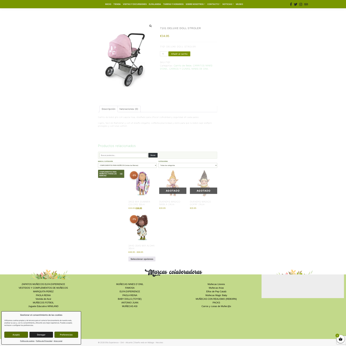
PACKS (216, 302)
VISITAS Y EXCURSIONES (135, 4)
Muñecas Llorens (216, 284)
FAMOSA (129, 288)
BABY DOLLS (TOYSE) (130, 299)
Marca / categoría (105, 161)
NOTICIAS (227, 4)
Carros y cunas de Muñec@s (216, 306)
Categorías (163, 161)
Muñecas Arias (216, 288)
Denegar (41, 334)
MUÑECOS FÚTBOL (43, 302)
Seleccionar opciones (142, 259)
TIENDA (117, 4)
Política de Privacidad (44, 341)
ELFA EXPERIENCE (130, 291)
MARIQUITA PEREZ (43, 291)
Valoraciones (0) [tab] (128, 109)
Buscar (153, 155)
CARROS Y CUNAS (179, 68)
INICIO (108, 4)
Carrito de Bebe (183, 65)
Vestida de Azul (43, 299)
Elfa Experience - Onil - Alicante (119, 342)
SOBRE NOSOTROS (195, 4)
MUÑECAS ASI (129, 306)
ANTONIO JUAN (129, 302)
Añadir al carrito (179, 54)
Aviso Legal (58, 341)
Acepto (16, 334)
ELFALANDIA (155, 4)
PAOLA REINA (43, 295)
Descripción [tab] (108, 109)
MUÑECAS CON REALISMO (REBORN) (216, 299)
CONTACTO (213, 4)
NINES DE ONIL (200, 68)
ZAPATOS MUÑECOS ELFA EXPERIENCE (43, 284)
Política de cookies (27, 341)
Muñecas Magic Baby (216, 295)
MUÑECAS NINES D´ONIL (129, 284)
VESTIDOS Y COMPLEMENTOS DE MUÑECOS (43, 288)
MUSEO (239, 4)
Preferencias (66, 334)
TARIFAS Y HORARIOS (173, 4)
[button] (150, 26)
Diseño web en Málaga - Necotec (148, 342)
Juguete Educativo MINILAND (43, 306)
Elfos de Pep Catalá (216, 291)
